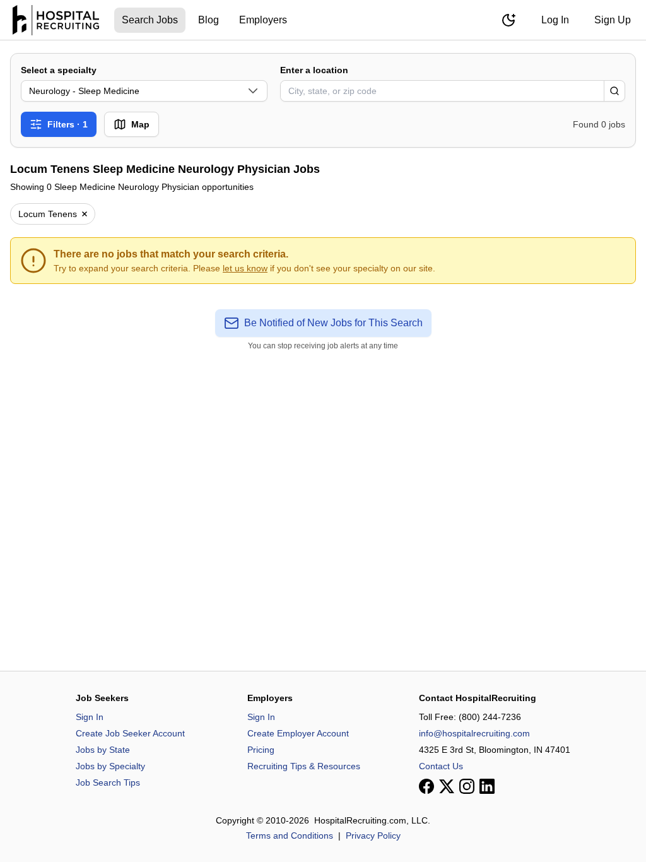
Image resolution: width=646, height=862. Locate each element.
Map (140, 124)
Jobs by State (103, 750)
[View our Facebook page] (426, 786)
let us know (245, 268)
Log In (555, 20)
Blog (208, 20)
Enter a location (314, 70)
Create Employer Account (298, 733)
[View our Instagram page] (466, 786)
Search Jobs (150, 20)
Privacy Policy (373, 835)
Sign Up (612, 20)
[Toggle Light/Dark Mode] (508, 20)
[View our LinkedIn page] (487, 786)
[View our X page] (446, 786)
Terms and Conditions (289, 835)
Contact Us (441, 766)
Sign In (89, 717)
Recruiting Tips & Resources (303, 766)
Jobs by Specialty (110, 766)
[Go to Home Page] (56, 20)
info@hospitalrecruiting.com (474, 733)
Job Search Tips (108, 782)
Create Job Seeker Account (130, 733)
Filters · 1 (67, 124)
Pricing (260, 750)
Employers (263, 20)
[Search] (614, 91)
